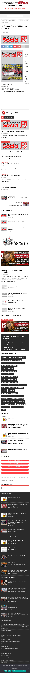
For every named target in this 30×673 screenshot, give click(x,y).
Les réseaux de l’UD (5, 655)
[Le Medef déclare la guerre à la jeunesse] (4, 310)
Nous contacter (4, 646)
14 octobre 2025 (12, 543)
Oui (6, 670)
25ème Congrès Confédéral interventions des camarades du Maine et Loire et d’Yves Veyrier (16, 442)
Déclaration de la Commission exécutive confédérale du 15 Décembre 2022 (17, 563)
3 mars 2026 (11, 296)
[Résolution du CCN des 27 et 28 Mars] (4, 557)
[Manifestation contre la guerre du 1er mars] (4, 435)
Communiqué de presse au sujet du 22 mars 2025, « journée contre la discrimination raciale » (18, 426)
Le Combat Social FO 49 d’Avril (10, 164)
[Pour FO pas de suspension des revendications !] (4, 542)
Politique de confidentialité (19, 670)
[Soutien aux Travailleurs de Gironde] (15, 258)
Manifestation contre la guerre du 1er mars (18, 433)
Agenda (4, 357)
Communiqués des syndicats (9, 379)
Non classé (5, 404)
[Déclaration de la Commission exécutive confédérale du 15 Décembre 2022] (4, 564)
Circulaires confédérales (8, 363)
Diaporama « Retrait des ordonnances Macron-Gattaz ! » (17, 606)
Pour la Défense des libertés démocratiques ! (15, 301)
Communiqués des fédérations (9, 376)
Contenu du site (4, 633)
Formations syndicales (17, 398)
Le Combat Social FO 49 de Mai (12, 152)
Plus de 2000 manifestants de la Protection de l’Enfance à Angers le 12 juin (18, 614)
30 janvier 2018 (12, 592)
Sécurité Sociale (21, 404)
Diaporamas (11, 390)
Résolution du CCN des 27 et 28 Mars (17, 555)
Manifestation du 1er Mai (15, 417)
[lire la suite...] (4, 137)
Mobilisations (20, 401)
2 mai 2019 (11, 217)
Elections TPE (5, 398)
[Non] (28, 668)
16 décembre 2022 (13, 565)
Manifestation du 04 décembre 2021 (17, 449)
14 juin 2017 (11, 616)
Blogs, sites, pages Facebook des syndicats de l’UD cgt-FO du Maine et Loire (14, 627)
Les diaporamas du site (8, 577)
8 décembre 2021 (12, 451)
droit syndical (20, 396)
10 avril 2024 (11, 557)
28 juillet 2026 (5, 274)
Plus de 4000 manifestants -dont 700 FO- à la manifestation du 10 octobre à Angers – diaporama (18, 599)
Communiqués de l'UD (7, 374)
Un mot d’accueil (5, 658)
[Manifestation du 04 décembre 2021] (4, 451)
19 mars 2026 (5, 177)
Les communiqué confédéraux (9, 537)
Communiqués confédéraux (9, 371)
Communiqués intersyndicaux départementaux (14, 385)
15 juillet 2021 (12, 231)
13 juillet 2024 (12, 550)
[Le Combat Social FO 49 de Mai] (15, 145)
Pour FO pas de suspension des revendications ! (15, 541)
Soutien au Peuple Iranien (8, 187)
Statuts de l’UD (4, 662)
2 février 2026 (12, 311)
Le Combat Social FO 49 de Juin (12, 131)
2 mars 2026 (11, 303)
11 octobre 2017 (12, 601)
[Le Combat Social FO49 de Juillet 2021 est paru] (4, 229)
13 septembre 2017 (13, 608)
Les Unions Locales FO (6, 639)
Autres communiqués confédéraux (16, 357)
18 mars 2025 (11, 428)
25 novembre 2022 (13, 573)
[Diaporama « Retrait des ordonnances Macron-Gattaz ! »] (4, 607)
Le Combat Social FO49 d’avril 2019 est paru (18, 215)
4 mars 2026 (5, 189)
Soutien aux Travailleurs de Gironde (11, 271)
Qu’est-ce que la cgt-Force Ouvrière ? (9, 648)
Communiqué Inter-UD (7, 368)
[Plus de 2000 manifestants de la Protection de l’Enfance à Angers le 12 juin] (4, 615)
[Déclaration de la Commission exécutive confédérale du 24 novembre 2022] (4, 572)
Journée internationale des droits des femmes (18, 294)
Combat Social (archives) (7, 480)
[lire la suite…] (13, 281)
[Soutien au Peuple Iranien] (4, 287)
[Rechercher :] (15, 16)
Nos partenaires (5, 643)
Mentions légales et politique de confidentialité (11, 641)
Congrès (4, 390)
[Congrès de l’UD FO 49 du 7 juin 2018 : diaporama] (4, 582)
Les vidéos (4, 413)
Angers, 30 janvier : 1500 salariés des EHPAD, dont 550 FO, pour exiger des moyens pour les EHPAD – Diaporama (17, 590)
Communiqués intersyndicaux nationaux (12, 387)
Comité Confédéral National (9, 365)
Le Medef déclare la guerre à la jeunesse (16, 309)
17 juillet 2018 (12, 584)
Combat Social (8, 117)
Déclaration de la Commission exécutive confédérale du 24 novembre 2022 (17, 571)
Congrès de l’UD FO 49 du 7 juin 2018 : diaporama (17, 581)
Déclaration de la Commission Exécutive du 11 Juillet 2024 (17, 548)
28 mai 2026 (5, 154)
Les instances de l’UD (6, 653)
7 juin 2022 (11, 445)
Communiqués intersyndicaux (9, 382)
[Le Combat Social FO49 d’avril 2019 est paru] (4, 215)
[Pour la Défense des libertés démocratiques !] (4, 302)
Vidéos (3, 409)
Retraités (12, 404)
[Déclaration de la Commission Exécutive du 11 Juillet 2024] (4, 549)
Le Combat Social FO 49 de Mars (10, 175)
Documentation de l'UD (8, 396)
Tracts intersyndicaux (17, 407)
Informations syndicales (8, 401)
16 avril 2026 (5, 165)
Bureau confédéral (7, 360)
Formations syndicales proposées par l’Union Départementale (11, 636)
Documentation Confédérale (9, 393)
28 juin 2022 (5, 32)
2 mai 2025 (11, 418)
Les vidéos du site (6, 494)
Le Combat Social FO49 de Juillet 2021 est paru (18, 228)
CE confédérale (18, 360)
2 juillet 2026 (5, 133)
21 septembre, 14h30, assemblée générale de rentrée (13, 624)
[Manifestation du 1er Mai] (4, 418)
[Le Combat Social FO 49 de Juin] (15, 125)
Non (10, 670)
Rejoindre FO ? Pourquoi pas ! (7, 660)
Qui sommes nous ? (5, 651)
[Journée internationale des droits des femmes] (4, 295)
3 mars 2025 (11, 436)
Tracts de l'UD (5, 407)
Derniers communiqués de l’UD (11, 316)
